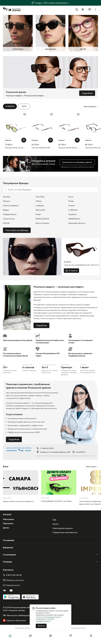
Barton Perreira (42, 223)
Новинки (10, 106)
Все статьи (91, 466)
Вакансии (8, 547)
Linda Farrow (9, 218)
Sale (54, 519)
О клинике (8, 540)
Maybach (72, 214)
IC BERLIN (72, 210)
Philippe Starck (9, 214)
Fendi (38, 214)
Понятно (41, 626)
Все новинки (90, 106)
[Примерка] (89, 9)
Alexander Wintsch (76, 223)
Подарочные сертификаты (64, 532)
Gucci (70, 196)
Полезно (7, 561)
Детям (83, 49)
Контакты (8, 569)
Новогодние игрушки (62, 528)
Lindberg (40, 205)
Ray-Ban (6, 196)
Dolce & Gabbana (10, 205)
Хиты (24, 106)
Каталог (7, 514)
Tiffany (39, 201)
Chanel (71, 205)
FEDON (6, 223)
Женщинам (50, 49)
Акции (55, 524)
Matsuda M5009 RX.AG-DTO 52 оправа (69, 148)
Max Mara (40, 196)
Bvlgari (6, 210)
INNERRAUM (74, 218)
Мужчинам (17, 49)
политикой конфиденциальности (45, 620)
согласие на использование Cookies (48, 617)
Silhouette (40, 210)
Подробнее (41, 325)
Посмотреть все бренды (17, 230)
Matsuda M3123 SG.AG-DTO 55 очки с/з (15, 148)
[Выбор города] (82, 9)
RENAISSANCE (42, 218)
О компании (9, 554)
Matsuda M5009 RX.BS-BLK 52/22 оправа (42, 148)
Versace (6, 201)
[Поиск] (76, 9)
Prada (71, 201)
